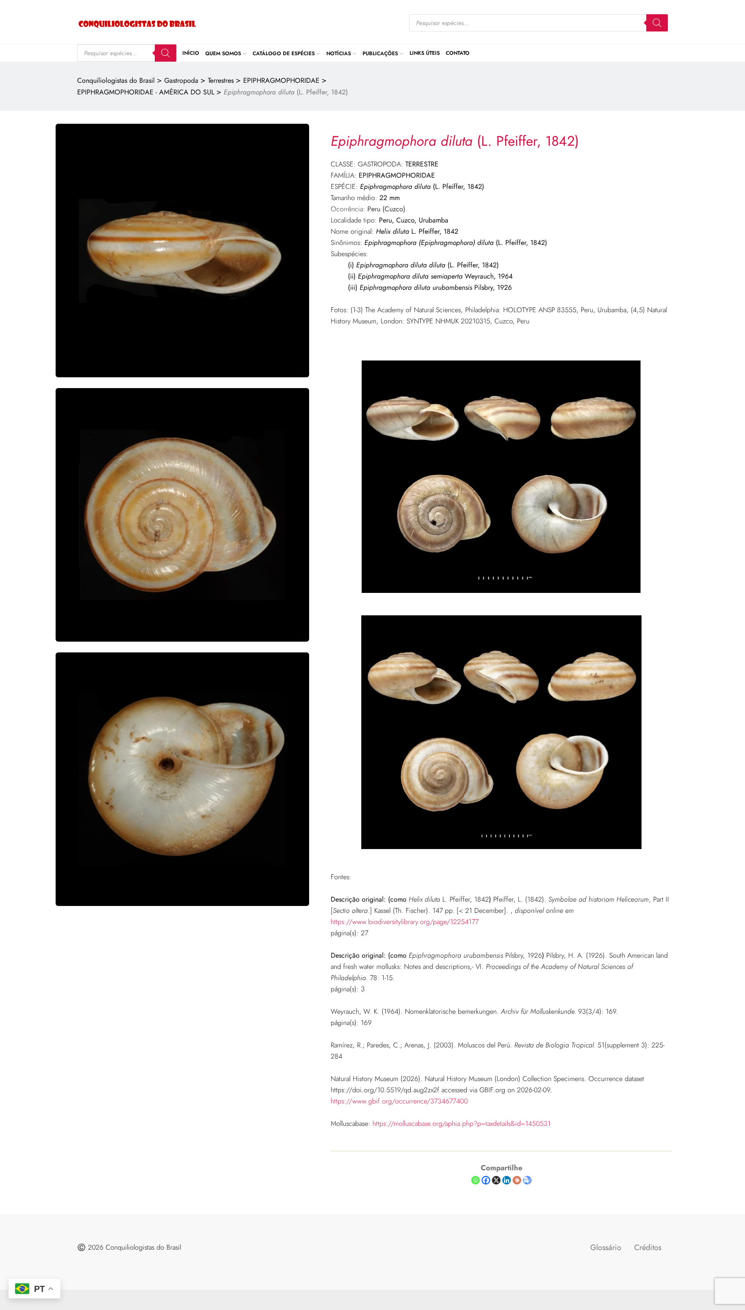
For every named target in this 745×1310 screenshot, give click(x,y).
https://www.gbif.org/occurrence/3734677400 (399, 1101)
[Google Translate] (527, 1180)
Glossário (605, 1247)
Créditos (647, 1247)
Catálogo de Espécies (284, 53)
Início (190, 53)
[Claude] (517, 1180)
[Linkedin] (506, 1180)
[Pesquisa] (657, 22)
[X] (496, 1180)
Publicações (380, 53)
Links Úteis (425, 53)
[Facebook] (486, 1180)
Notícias (338, 53)
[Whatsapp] (475, 1180)
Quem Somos (223, 53)
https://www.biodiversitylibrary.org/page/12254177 (405, 922)
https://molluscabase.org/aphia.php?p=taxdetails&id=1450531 (461, 1123)
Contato (458, 53)
